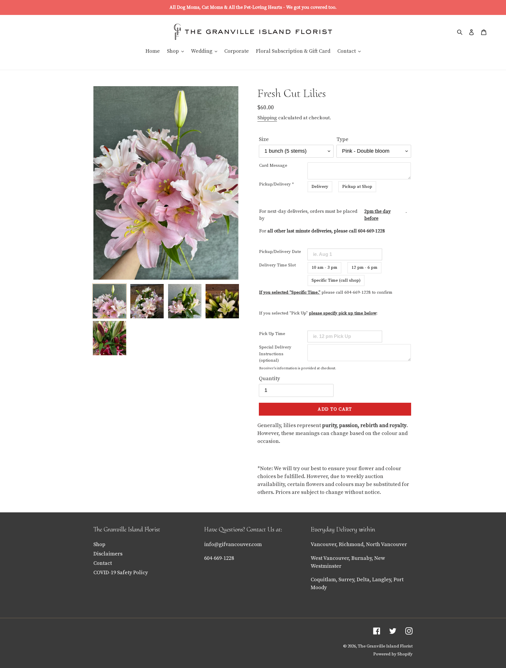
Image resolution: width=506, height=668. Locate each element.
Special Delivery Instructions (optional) (275, 353)
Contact (102, 563)
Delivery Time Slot (277, 265)
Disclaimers (107, 553)
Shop (99, 544)
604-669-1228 (371, 231)
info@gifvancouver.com (233, 544)
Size (264, 139)
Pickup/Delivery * (276, 184)
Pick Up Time (272, 333)
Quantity (269, 378)
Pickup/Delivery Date (280, 251)
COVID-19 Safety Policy (120, 572)
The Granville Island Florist (385, 646)
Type (342, 139)
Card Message (273, 165)
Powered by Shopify (393, 654)
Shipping (267, 118)
